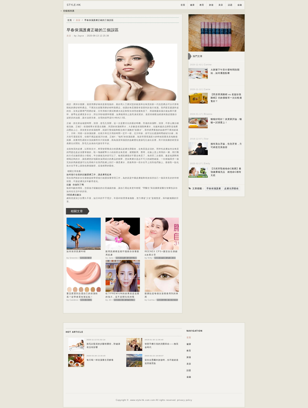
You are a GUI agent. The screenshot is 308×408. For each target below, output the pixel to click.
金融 (239, 5)
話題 (230, 5)
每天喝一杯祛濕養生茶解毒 (100, 360)
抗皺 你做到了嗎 (75, 184)
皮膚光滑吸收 (231, 188)
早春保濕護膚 (213, 188)
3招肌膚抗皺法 (74, 195)
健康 (192, 5)
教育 (202, 5)
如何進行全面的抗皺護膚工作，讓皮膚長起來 (89, 174)
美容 (220, 5)
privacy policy (184, 400)
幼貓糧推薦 (68, 11)
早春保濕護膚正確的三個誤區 (99, 20)
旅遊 (211, 5)
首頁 (183, 5)
